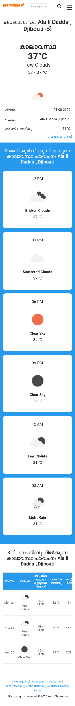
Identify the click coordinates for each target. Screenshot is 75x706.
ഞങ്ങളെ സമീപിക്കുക (46, 681)
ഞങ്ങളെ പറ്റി (21, 681)
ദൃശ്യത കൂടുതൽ (59, 136)
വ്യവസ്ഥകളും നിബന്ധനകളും (27, 686)
